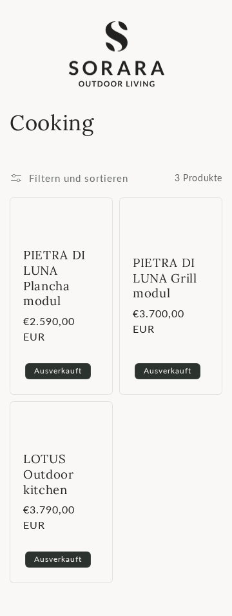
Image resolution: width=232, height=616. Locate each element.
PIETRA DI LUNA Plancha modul (54, 278)
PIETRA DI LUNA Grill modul (165, 278)
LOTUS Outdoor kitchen (48, 474)
